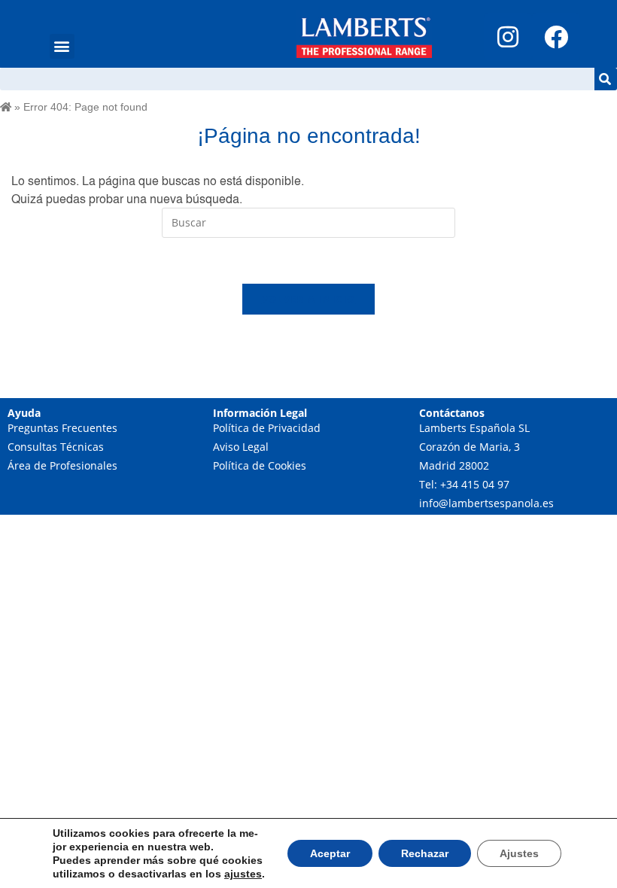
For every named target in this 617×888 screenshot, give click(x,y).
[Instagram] (508, 37)
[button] (62, 46)
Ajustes (519, 853)
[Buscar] (605, 79)
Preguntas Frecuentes (62, 428)
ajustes (243, 874)
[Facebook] (556, 37)
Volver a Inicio (309, 299)
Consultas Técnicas (56, 446)
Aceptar (330, 853)
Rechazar (424, 853)
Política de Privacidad (267, 428)
